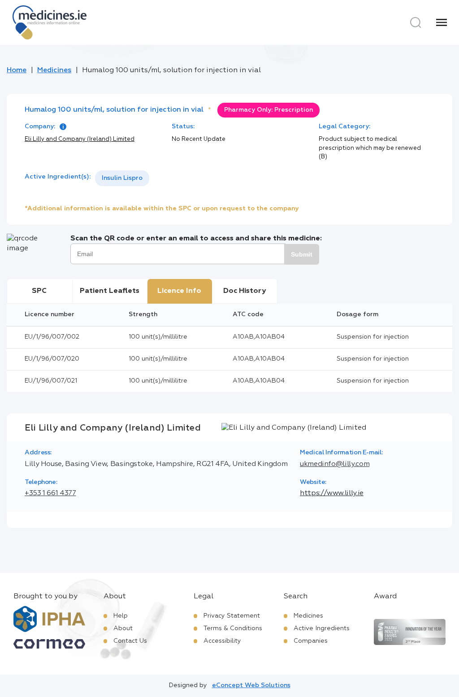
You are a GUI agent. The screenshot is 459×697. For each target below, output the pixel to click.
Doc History (244, 291)
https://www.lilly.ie (332, 493)
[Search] (415, 22)
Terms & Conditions (233, 628)
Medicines (54, 70)
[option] (122, 178)
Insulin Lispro (122, 178)
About (123, 628)
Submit (301, 254)
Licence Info (179, 291)
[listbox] (122, 178)
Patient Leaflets (109, 291)
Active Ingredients (322, 628)
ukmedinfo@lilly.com (334, 464)
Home (16, 70)
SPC (39, 291)
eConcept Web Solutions (251, 685)
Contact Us (130, 641)
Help (120, 616)
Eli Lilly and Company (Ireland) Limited (79, 139)
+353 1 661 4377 (50, 493)
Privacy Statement (232, 616)
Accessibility (222, 641)
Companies (311, 641)
